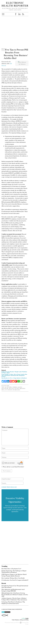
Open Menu (3, 14)
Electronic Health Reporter (15, 4)
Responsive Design (9, 622)
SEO (17, 622)
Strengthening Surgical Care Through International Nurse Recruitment (15, 586)
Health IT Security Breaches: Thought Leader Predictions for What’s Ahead (14, 372)
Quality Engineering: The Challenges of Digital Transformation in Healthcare (14, 571)
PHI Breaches (16, 390)
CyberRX (14, 387)
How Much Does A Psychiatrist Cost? (11, 568)
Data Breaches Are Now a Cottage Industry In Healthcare (14, 378)
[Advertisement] (15, 33)
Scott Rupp (6, 385)
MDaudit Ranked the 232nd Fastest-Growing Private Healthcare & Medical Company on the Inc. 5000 (15, 594)
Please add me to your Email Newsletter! (13, 467)
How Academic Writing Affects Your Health (13, 578)
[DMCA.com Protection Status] (6, 612)
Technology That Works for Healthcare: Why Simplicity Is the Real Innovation (13, 602)
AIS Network (8, 387)
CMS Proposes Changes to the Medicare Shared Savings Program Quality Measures (14, 575)
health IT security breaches (17, 388)
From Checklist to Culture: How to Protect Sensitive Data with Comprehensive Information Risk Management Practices (14, 375)
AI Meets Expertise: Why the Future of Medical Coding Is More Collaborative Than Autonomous (14, 599)
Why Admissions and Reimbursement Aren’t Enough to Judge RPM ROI (13, 590)
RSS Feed (23, 14)
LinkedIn (19, 14)
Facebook (15, 14)
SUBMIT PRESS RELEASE (9, 487)
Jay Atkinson (8, 390)
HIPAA (3, 390)
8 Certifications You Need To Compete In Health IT (15, 580)
